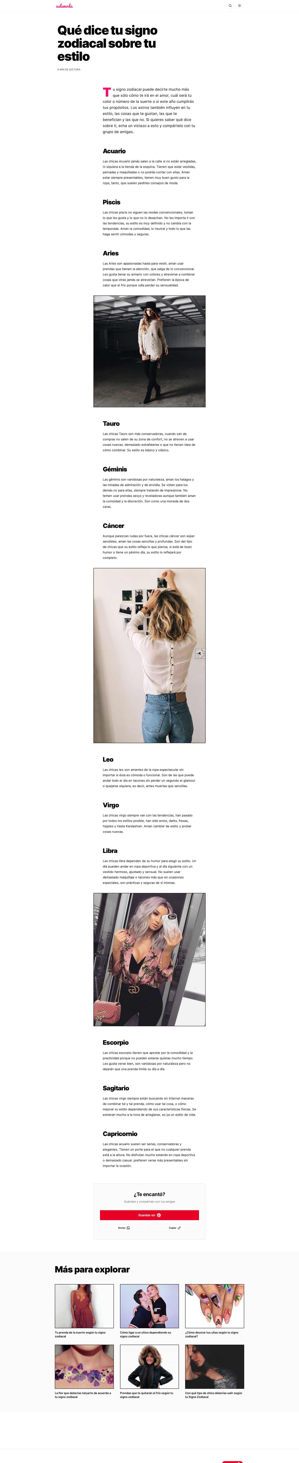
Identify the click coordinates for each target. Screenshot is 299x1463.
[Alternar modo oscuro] (239, 5)
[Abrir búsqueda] (230, 5)
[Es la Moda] (64, 5)
